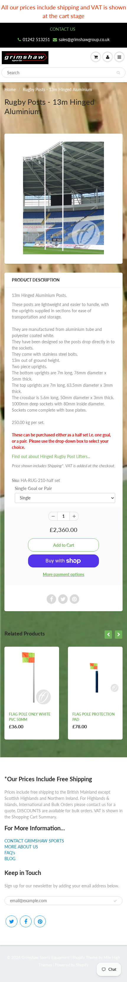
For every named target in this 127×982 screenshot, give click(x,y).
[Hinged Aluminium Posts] (63, 198)
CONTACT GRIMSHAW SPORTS (34, 840)
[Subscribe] (115, 901)
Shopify (78, 957)
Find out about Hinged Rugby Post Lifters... (51, 456)
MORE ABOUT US (21, 846)
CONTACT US (62, 29)
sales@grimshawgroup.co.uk (84, 39)
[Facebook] (26, 921)
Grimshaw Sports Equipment (46, 957)
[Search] (118, 72)
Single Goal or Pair (33, 488)
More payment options (63, 574)
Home (10, 89)
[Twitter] (11, 921)
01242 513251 (36, 39)
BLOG (9, 858)
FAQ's (9, 852)
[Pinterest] (40, 921)
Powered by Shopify (72, 964)
